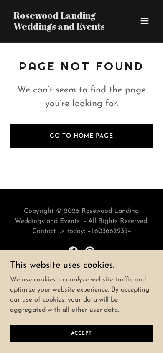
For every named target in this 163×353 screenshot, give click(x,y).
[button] (144, 21)
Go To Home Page (81, 136)
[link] (60, 28)
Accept (81, 332)
